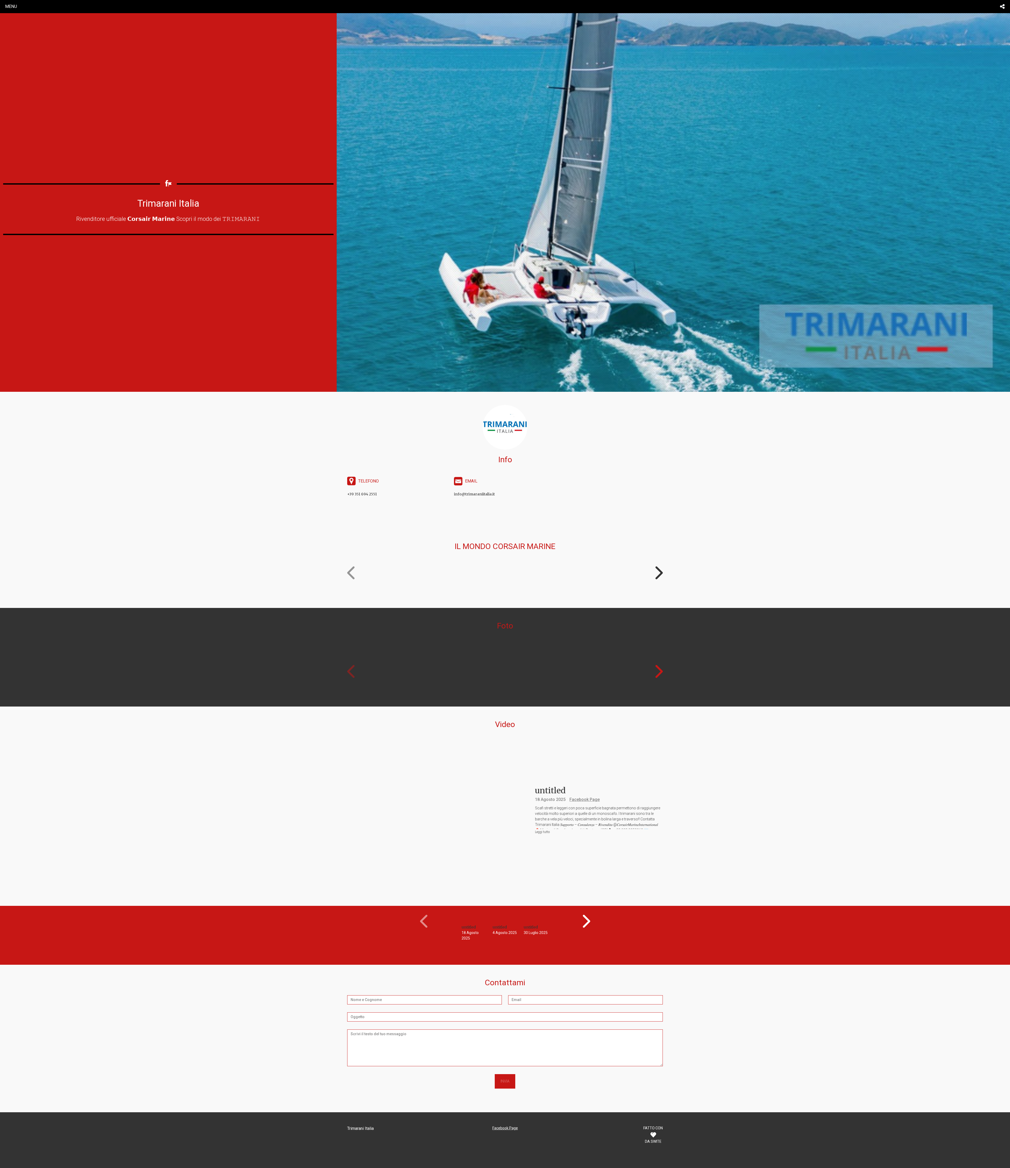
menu (11, 6)
